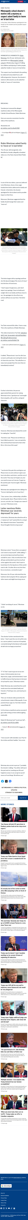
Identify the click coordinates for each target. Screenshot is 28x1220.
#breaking (4, 338)
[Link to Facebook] (1, 1208)
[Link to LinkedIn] (14, 1208)
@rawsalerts (12, 335)
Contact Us (3, 1205)
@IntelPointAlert (21, 335)
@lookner (24, 333)
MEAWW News (4, 1177)
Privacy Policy (4, 1198)
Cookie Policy (3, 1200)
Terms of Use (3, 1202)
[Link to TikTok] (11, 1208)
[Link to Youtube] (9, 1208)
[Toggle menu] (25, 1)
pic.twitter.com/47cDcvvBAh (10, 722)
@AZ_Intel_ (4, 335)
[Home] (5, 1)
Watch (21, 1)
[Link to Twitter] (6, 1208)
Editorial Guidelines (5, 1195)
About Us (3, 1193)
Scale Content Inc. (17, 1177)
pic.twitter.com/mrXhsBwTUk (10, 340)
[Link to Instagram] (4, 1208)
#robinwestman (12, 338)
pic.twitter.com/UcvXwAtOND (10, 128)
